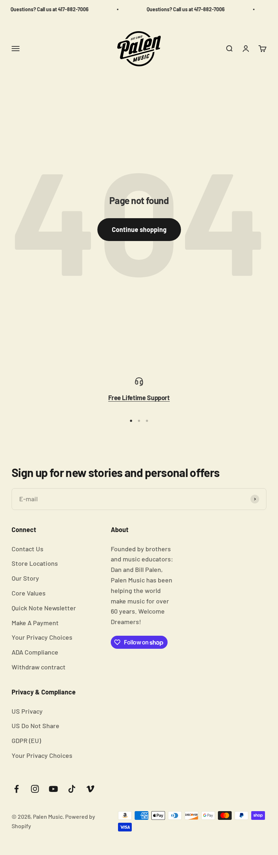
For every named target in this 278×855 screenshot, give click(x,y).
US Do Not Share (35, 726)
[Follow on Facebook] (16, 789)
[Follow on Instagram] (35, 789)
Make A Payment (35, 623)
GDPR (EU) (26, 740)
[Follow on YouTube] (53, 789)
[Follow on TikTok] (72, 789)
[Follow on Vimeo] (90, 789)
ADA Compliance (35, 652)
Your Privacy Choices (42, 637)
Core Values (29, 593)
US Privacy (27, 711)
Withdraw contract (39, 667)
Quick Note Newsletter (44, 608)
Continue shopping (139, 229)
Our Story (25, 578)
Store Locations (35, 563)
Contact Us (27, 549)
